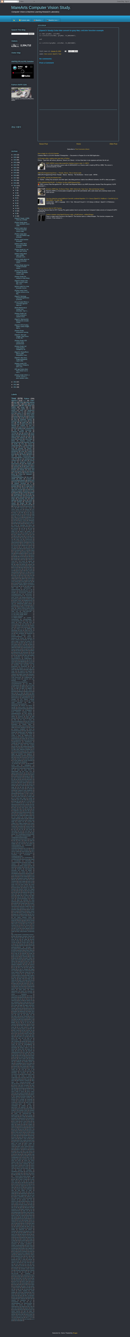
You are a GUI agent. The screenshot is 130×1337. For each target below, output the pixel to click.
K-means (28, 478)
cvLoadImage (17, 860)
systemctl (23, 1237)
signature (18, 570)
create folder (30, 537)
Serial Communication (24, 456)
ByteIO (20, 602)
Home (78, 144)
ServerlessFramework (16, 730)
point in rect (14, 1127)
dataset (24, 488)
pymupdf (20, 448)
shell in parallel (19, 1206)
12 (16, 188)
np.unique (23, 1072)
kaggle (21, 1005)
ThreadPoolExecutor (16, 741)
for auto (22, 926)
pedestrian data (15, 1118)
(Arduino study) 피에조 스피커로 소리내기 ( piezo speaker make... (22, 376)
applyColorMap (14, 771)
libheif (23, 1020)
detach (30, 871)
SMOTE (31, 726)
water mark (29, 1306)
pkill (24, 1124)
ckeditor (28, 809)
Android (21, 506)
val (20, 1289)
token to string (21, 1259)
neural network (22, 1066)
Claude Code (21, 622)
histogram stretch (30, 548)
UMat (33, 746)
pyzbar (14, 1151)
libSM (12, 1020)
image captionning (17, 977)
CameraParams (15, 619)
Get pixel (22, 514)
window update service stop (18, 1315)
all (32, 766)
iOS (22, 447)
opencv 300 (21, 1089)
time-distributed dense (18, 1256)
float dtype (15, 922)
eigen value (26, 896)
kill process (30, 1008)
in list (30, 983)
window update (29, 1314)
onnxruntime (28, 495)
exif (23, 904)
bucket (32, 533)
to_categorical (19, 1257)
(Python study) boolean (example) (21, 240)
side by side (14, 1207)
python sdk (19, 1148)
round (33, 1174)
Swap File (14, 733)
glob (23, 463)
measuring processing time (18, 1046)
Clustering (27, 509)
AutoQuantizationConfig (17, 595)
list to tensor (20, 1027)
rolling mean (21, 1174)
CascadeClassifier (27, 619)
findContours (24, 434)
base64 (30, 529)
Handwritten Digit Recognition (21, 664)
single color (25, 1210)
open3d (21, 1088)
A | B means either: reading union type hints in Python (53, 158)
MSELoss (13, 689)
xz (23, 577)
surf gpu (13, 1232)
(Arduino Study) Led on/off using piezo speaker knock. (21, 315)
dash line (21, 862)
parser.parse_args (27, 1113)
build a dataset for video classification (24, 790)
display (31, 878)
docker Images (22, 881)
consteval (14, 460)
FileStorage (25, 652)
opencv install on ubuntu (17, 1091)
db (12, 447)
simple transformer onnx (26, 1209)
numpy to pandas (26, 1075)
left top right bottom (19, 1019)
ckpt (33, 809)
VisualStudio (25, 752)
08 (16, 198)
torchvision (15, 1268)
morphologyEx (31, 1057)
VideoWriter (22, 525)
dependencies (14, 871)
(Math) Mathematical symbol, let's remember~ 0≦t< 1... (21, 309)
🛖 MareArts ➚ (38, 20)
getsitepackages (24, 948)
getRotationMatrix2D (16, 947)
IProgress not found (24, 667)
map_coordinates (15, 1041)
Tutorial (30, 443)
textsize (31, 1251)
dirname (15, 878)
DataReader (29, 633)
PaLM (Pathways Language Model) (21, 711)
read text (31, 1155)
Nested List (23, 700)
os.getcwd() (29, 1099)
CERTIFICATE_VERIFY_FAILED (24, 603)
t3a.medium (22, 1240)
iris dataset (14, 999)
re (23, 1154)
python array (14, 1138)
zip (33, 504)
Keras (13, 454)
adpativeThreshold (15, 766)
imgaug (14, 983)
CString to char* (24, 606)
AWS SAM (14, 587)
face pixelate (16, 911)
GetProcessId (14, 660)
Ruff (24, 523)
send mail (32, 1195)
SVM (30, 431)
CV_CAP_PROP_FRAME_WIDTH (19, 614)
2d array (24, 580)
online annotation (25, 1085)
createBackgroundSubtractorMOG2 (19, 839)
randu (16, 1154)
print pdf (27, 1132)
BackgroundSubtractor (27, 597)
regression (13, 1158)
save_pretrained (28, 1187)
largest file (29, 1014)
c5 (33, 793)
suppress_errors (29, 1231)
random (29, 448)
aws (15, 402)
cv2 (22, 411)
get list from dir (21, 945)
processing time (22, 498)
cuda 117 (27, 842)
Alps (31, 591)
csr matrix (32, 839)
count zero (26, 832)
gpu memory (24, 492)
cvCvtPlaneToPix (15, 859)
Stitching (13, 425)
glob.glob (24, 953)
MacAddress (14, 691)
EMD (22, 512)
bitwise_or (22, 531)
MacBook (21, 691)
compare (22, 536)
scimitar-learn (29, 1188)
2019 (15, 172)
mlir (28, 494)
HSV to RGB (24, 663)
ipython (18, 551)
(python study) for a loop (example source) (22, 287)
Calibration (29, 474)
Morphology (22, 518)
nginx (33, 1066)
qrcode (13, 1152)
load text (30, 1030)
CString (20, 474)
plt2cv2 (21, 1126)
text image (15, 1251)
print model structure (18, 1132)
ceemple (30, 798)
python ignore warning (18, 1141)
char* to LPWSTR (15, 802)
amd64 (13, 768)
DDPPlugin (29, 628)
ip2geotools (22, 997)
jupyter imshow (25, 1003)
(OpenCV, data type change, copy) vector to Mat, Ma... (22, 336)
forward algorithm (26, 928)
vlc (26, 575)
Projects (24, 454)
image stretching (29, 980)
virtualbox (13, 1300)
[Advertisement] (78, 125)
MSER (24, 517)
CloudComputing (15, 624)
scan (12, 1188)
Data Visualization (20, 633)
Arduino (13, 407)
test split (20, 1249)
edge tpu (19, 896)
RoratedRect (14, 724)
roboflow (32, 1173)
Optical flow (25, 424)
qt (25, 500)
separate (30, 1198)
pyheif (19, 1135)
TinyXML (13, 743)
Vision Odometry (30, 751)
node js (30, 1069)
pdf (22, 466)
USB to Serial (24, 747)
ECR (17, 642)
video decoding (16, 1297)
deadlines (19, 867)
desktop (23, 871)
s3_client (22, 1182)
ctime (14, 840)
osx (18, 1102)
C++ (24, 401)
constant (32, 823)
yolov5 (21, 1319)
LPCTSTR (30, 675)
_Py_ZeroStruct (15, 763)
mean (19, 1044)
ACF (14, 583)
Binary (13, 474)
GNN (19, 655)
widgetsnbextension (16, 1312)
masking (20, 1042)
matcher (26, 1042)
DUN (21, 630)
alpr (20, 433)
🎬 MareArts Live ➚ (52, 20)
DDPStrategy (14, 630)
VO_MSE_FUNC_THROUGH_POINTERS (21, 749)
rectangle (19, 501)
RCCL (27, 716)
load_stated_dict (15, 1031)
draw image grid (30, 890)
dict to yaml (31, 876)
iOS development (17, 550)
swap (19, 1232)
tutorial (32, 573)
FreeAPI (32, 653)
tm (11, 1257)
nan (26, 1063)
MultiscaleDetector (26, 697)
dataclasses (14, 865)
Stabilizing (30, 732)
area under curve (27, 771)
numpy (23, 407)
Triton (19, 746)
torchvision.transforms (20, 1270)
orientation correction (25, 1097)
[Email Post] (65, 51)
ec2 (25, 427)
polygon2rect (31, 1127)
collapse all (27, 815)
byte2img (13, 793)
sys (12, 1237)
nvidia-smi (13, 1079)
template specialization (26, 1243)
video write (30, 1298)
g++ (22, 547)
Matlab (23, 408)
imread (20, 983)
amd (30, 425)
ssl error (23, 1221)
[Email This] (69, 51)
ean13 (12, 895)
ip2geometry (14, 997)
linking (19, 1024)
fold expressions (29, 922)
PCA (22, 522)
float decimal (31, 920)
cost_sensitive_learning (16, 832)
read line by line (16, 1155)
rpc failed (32, 1177)
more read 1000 (22, 1057)
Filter (31, 652)
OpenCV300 (30, 480)
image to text (14, 981)
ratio (21, 1154)
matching (13, 437)
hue (18, 969)
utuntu (22, 575)
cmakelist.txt (21, 813)
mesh (18, 1050)
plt (17, 1126)
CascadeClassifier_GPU (17, 620)
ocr (28, 559)
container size (29, 824)
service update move (16, 1202)
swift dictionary (22, 1234)
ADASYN (32, 584)
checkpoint (13, 809)
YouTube (13, 433)
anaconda (15, 528)
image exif (29, 978)
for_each (18, 928)
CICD (20, 605)
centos (30, 534)
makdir (18, 1035)
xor (21, 577)
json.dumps (24, 1002)
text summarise (23, 1251)
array (19, 774)
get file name (25, 944)
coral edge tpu (28, 831)
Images (13, 672)
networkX (15, 1066)
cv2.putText (14, 854)
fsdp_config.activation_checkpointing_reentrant (22, 934)
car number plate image (19, 798)
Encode (27, 512)
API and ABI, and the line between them (49, 177)
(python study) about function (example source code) (21, 229)
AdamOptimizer (27, 587)
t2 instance (24, 1239)
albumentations (25, 766)
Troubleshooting (26, 746)
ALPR (14, 586)
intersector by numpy (27, 992)
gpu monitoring (23, 956)
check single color (30, 805)
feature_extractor (22, 912)
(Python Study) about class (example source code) (22, 224)
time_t (27, 1256)
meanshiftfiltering (28, 1044)
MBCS (23, 686)
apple (18, 769)
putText (32, 565)
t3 (17, 1240)
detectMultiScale (15, 873)
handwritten (14, 548)
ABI (33, 581)
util (16, 1289)
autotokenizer (28, 459)
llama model (16, 1030)
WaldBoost (29, 754)
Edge (26, 644)
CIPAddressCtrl (27, 605)
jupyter (24, 422)
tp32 (20, 1271)
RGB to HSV (21, 718)
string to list (29, 1226)
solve (31, 1213)
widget (30, 1311)
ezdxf (23, 909)
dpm (20, 890)
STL (31, 424)
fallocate (23, 911)
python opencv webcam (23, 1146)
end (26, 901)
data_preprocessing (26, 864)
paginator (13, 562)
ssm (27, 1221)
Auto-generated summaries (25, 592)
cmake (14, 813)
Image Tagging (29, 669)
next (33, 558)
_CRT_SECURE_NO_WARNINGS (19, 762)
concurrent (29, 821)
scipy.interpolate (15, 1192)
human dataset (25, 972)
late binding (24, 1016)
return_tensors (29, 1171)
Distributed (29, 638)
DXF (31, 630)
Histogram (14, 408)
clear (17, 536)
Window (30, 525)
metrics (19, 465)
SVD (28, 481)
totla (15, 1271)
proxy (22, 1133)
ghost (31, 948)
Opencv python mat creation (25, 707)
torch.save (31, 1267)
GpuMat (28, 514)
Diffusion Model (30, 511)
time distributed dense (20, 1254)
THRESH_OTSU (28, 735)
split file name (29, 1217)
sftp (17, 1204)
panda (12, 1108)
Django (21, 453)
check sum (16, 807)
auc (21, 459)
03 (16, 211)
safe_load (28, 1182)
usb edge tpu (29, 1287)
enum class (31, 901)
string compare (29, 570)
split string (13, 1218)
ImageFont (22, 671)
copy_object (14, 831)
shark (31, 1204)
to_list (27, 1257)
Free (27, 653)
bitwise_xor (29, 531)
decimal (26, 867)
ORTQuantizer (14, 705)
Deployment (14, 638)
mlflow (26, 1053)
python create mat (24, 1138)
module (27, 1055)
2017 (15, 178)
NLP (12, 422)
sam (33, 1182)
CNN (17, 606)
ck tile (23, 809)
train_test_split (14, 1273)
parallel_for (14, 1110)
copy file (20, 829)
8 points (22, 581)
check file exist (23, 804)
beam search (14, 782)
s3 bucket (31, 427)
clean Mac (27, 810)
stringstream (23, 1228)
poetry (26, 1126)
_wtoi (26, 763)
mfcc (24, 1050)
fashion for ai (28, 491)
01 (16, 216)
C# (31, 602)
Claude (13, 622)
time (25, 471)
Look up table (30, 685)
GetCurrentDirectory (16, 658)
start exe (13, 1223)
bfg (25, 784)
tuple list (15, 1278)
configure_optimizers (23, 823)
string (15, 416)
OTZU (14, 520)
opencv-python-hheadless (22, 1093)
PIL (15, 415)
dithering (13, 879)
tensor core (25, 572)
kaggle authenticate (29, 1005)
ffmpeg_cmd (31, 912)
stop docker (25, 1224)
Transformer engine (18, 744)
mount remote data (24, 1058)
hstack (32, 966)
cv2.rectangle (27, 854)
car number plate (30, 796)
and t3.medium (19, 768)
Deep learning (30, 402)
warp (17, 577)
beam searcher (23, 782)
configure (13, 823)
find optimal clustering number (23, 917)
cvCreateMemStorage (16, 857)
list (25, 418)
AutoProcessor (28, 594)
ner (12, 1064)
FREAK (13, 647)
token (30, 450)
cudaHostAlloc (28, 845)
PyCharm (22, 481)
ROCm (30, 454)
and (22, 528)
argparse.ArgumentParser (17, 773)
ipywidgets (24, 551)
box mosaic (21, 788)
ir (32, 997)
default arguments (15, 542)
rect (12, 501)
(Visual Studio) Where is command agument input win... (22, 303)
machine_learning (28, 1033)
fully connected (15, 937)
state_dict (24, 1223)
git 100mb (13, 950)
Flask (12, 653)
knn (23, 1009)
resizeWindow (14, 1171)
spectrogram (30, 1215)
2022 (15, 165)
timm (31, 1256)
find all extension (17, 915)
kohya (26, 1009)
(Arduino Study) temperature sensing (21, 331)
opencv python (15, 497)
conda (32, 536)
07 (16, 200)
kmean (13, 1009)
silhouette (27, 1207)
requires (27, 567)
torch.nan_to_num (22, 1267)
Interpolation (31, 674)
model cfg (21, 1055)
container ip (21, 824)
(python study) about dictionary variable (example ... (21, 245)
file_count (32, 914)
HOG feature (23, 421)
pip (30, 1121)
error (26, 489)
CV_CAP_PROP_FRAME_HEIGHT (19, 613)
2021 (15, 167)
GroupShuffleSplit (20, 661)
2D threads (17, 580)
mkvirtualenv (16, 1053)
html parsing (29, 967)
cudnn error (25, 848)
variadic (13, 1290)
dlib (19, 879)
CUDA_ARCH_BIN (27, 611)
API (24, 586)
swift (19, 572)
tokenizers (24, 1261)
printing (32, 1132)
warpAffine (29, 1304)
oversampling (14, 1105)
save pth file (19, 1187)
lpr (31, 436)
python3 (15, 468)
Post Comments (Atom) (82, 149)
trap (14, 1276)
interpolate (29, 991)
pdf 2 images (14, 1116)
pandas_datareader (23, 562)
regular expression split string (25, 1158)
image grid (13, 980)
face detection (14, 545)
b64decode (14, 780)
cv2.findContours (28, 853)
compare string (14, 818)
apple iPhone (28, 769)
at (22, 774)
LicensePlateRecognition (18, 480)
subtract (30, 1229)
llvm (23, 555)
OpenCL (30, 705)
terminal (19, 471)
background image (23, 780)
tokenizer (31, 471)
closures (18, 812)
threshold (20, 439)
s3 (30, 407)
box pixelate (30, 788)
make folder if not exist (21, 1036)
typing (24, 1279)
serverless (22, 1201)
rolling (14, 1174)
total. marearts (31, 1270)
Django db (15, 512)
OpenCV (55, 54)
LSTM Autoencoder (16, 677)
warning (21, 1304)
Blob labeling (31, 598)
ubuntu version (25, 1281)
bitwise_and (14, 531)
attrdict (26, 774)
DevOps (22, 638)
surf (14, 428)
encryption (20, 901)
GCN (14, 655)
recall (22, 1157)
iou (13, 551)
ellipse (18, 900)
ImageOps (30, 671)
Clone (30, 622)
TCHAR (30, 733)
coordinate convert (29, 827)
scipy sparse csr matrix (25, 1190)
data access (14, 540)
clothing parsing (25, 812)
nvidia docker (29, 1077)
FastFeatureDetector (28, 647)
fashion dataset (30, 911)
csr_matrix (27, 486)
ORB (29, 702)
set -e (25, 1202)
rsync (14, 1179)
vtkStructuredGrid (28, 1303)
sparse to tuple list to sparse (18, 1215)
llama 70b (31, 1028)
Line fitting (29, 683)
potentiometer (22, 565)
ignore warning (21, 975)
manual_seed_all (27, 1039)
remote (19, 1160)
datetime (21, 540)
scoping (23, 1192)
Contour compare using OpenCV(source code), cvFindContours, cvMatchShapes (70, 214)
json (27, 436)
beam (31, 780)
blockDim (14, 486)
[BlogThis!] (71, 51)
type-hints (18, 1279)
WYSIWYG (20, 754)
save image (21, 1185)
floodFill (21, 922)
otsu (22, 1102)
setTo (12, 1204)
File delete (25, 650)
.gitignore (23, 578)
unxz (14, 1286)
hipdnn (26, 962)
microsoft (30, 1050)
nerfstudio (17, 1064)
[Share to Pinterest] (77, 51)
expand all (29, 904)
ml (21, 1053)
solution (13, 503)
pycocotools (15, 567)
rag (29, 1152)
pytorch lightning (24, 468)
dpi (16, 890)
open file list (14, 1088)
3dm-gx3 (15, 506)
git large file (16, 953)
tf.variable (13, 1253)
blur (20, 486)
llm (14, 465)
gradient (21, 958)
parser (16, 1113)
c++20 (29, 793)
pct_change (29, 1115)
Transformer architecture (28, 743)
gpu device (15, 956)
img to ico (32, 981)
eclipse (32, 895)
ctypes (25, 840)
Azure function (15, 597)
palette (30, 1107)
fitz (12, 492)
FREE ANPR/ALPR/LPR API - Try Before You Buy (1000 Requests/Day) (59, 182)
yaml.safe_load (19, 1317)
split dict (21, 1217)
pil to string (16, 1121)
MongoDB (15, 518)
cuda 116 (20, 842)
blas (23, 787)
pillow (30, 422)
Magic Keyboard (29, 691)
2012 (15, 384)
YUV (21, 526)
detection (23, 873)
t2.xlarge (13, 1240)
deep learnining (29, 540)
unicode (15, 1284)
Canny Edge (28, 439)
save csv (13, 1185)
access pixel (15, 765)
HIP (15, 430)
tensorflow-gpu (14, 1248)
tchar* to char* (24, 1242)
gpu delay (31, 955)
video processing (26, 1297)
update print (16, 575)
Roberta (22, 722)
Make (12, 693)
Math (25, 404)
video (21, 1295)
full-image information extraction (25, 936)
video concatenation (29, 1295)
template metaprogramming (17, 1245)
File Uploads (18, 650)
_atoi (22, 763)
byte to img (22, 791)
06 (16, 203)
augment (32, 774)
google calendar (15, 955)
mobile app (14, 1055)
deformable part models (17, 870)
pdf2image (30, 1116)
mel (29, 1046)
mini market (25, 1052)
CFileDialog (14, 605)
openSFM (26, 1088)
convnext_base (29, 826)
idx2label (29, 973)
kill (24, 1008)
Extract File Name (24, 646)
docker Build (25, 879)
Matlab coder (31, 517)
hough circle (22, 966)
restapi (21, 1171)
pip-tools (30, 1122)
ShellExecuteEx (21, 732)
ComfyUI (29, 451)
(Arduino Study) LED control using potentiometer (21, 342)
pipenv (13, 1124)
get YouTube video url (25, 942)
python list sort (29, 1141)
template (22, 469)
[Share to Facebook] (75, 51)
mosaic (28, 558)
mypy (12, 1063)
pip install (23, 1122)
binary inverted (21, 785)
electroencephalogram (22, 898)
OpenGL (15, 418)
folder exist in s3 (26, 923)
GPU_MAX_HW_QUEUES (28, 655)
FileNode (32, 650)
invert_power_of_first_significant (18, 995)
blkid (28, 787)
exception (32, 903)
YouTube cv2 (19, 758)
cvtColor (32, 460)
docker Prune (22, 882)
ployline (13, 1126)
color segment (17, 817)
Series (30, 729)
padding (23, 1105)
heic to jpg (29, 961)
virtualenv (14, 504)
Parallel (15, 481)
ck (19, 809)
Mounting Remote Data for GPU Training (50, 208)
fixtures (19, 920)
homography (16, 494)
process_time (16, 1133)
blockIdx (13, 533)
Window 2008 (14, 526)
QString (13, 716)
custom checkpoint (24, 849)
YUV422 (26, 526)
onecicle (32, 1083)
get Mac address (26, 940)
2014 (15, 185)
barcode (23, 529)
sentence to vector (21, 1198)
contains (13, 826)
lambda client (31, 1011)
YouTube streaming (28, 760)
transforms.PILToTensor (28, 1275)
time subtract (31, 1254)
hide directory (14, 962)
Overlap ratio (16, 522)
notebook (22, 437)
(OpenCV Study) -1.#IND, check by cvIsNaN (22, 219)
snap (24, 1213)
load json (23, 1030)
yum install (26, 1319)
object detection (18, 495)
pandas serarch (20, 1108)
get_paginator (14, 948)
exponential (14, 906)
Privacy (13, 715)
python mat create (16, 1143)
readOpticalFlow (15, 1157)
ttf (33, 1276)
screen (19, 569)
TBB (18, 422)
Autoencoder (29, 595)
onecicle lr (15, 1085)
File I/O (29, 649)
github (16, 492)
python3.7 (18, 1149)
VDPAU (31, 747)
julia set (31, 1002)
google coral (24, 955)
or (17, 561)
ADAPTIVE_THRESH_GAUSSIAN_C (25, 583)
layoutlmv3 (15, 1017)
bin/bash (13, 785)
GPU (15, 404)
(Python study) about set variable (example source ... (22, 261)
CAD (12, 603)
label (12, 553)
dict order (15, 876)
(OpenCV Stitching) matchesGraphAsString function (22, 298)
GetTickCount (23, 660)
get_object (28, 947)
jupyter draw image (15, 1003)
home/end (32, 964)
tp (21, 573)
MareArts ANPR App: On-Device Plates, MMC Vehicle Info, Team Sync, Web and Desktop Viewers (75, 189)
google (30, 953)
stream (17, 1226)
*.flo (19, 578)
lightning (23, 553)
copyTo (23, 537)
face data (30, 543)
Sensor (21, 415)
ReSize (19, 523)
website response (15, 1311)
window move (26, 1312)
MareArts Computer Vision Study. (41, 7)
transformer (26, 573)
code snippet (20, 815)
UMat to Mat (16, 747)
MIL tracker (29, 686)
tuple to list (21, 1278)
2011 (15, 387)
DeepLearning (21, 511)
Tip (30, 408)
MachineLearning (16, 442)
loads (22, 1031)
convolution (14, 827)
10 (16, 193)
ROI (33, 522)
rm (22, 1173)
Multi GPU (30, 696)
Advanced (13, 591)
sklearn (30, 437)
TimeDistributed (28, 741)
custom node (19, 539)
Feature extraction (15, 649)
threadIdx (17, 573)
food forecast (26, 925)
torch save (26, 1264)
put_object (13, 1135)
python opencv (30, 466)
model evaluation (21, 558)
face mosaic (31, 909)
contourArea (20, 826)
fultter (23, 937)
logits (33, 1031)
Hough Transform (17, 515)
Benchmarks (23, 598)
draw (24, 890)
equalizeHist (16, 903)
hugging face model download (25, 970)
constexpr (29, 445)
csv (20, 460)
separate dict (14, 1199)
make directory (25, 1035)
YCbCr (28, 757)
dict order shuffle (23, 876)
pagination (23, 1107)
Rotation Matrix (26, 724)
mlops (31, 1053)
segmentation (24, 1193)
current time (14, 849)
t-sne (18, 1239)
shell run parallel (29, 1206)
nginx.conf (15, 1068)
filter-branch (26, 545)
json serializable (15, 1002)
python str (26, 1148)
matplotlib (15, 556)
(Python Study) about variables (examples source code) (21, 272)
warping (23, 1306)
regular (22, 567)
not (20, 559)
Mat (31, 421)
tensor (13, 439)
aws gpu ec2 (28, 776)
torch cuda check (25, 1262)
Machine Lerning (25, 440)
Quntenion (20, 716)
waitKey (13, 1304)
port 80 (18, 1130)
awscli (22, 779)
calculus (15, 795)
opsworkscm (16, 1094)
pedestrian (30, 564)
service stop (30, 1201)
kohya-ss (32, 1009)
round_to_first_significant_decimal (19, 1177)
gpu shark (31, 956)
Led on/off (19, 517)
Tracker (19, 743)
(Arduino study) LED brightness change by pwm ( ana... (22, 365)
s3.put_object (14, 1182)
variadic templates (22, 1290)
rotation (27, 1174)
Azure (12, 507)
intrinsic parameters (19, 994)
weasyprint (15, 1309)
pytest (20, 1137)
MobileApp (20, 694)
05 (16, 205)
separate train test (27, 1199)
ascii (31, 528)
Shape (25, 730)
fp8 (17, 547)
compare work (23, 818)
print (28, 565)
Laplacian (26, 678)
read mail (24, 1155)
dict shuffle (24, 542)
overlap (29, 1104)
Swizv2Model (23, 733)
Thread (15, 525)
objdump (20, 1079)
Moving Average (30, 518)
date (31, 865)
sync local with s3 (28, 1235)
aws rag (17, 779)
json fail (21, 1000)
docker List (30, 881)
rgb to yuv (13, 1173)
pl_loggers (30, 1124)
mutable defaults (28, 1061)
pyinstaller (25, 1135)
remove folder (25, 1165)
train (31, 1271)
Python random (21, 715)
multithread (18, 1061)
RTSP (14, 523)
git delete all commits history (18, 951)
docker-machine (17, 887)
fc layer (14, 912)
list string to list (22, 1025)
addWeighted (28, 765)
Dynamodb (29, 453)
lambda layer (25, 1013)
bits (18, 787)
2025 (15, 157)
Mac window (29, 689)
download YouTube (26, 462)
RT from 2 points (26, 719)
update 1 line (25, 1286)
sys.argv (17, 1237)
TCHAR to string (16, 735)
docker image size (29, 886)
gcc (18, 939)
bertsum (20, 784)
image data (29, 447)
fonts (19, 925)
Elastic (31, 644)
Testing (23, 738)
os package (21, 1099)
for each (29, 926)
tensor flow (23, 416)
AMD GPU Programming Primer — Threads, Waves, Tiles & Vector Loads (59, 173)
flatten (24, 920)
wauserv (26, 1308)
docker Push (14, 884)
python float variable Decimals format (25, 1140)
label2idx (15, 1011)
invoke (30, 995)
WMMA (13, 754)
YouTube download (29, 758)
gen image (24, 939)
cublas (30, 840)
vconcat (19, 1292)
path (23, 497)
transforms (27, 1273)
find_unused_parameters (27, 918)
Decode (29, 636)
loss (24, 494)
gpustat (15, 958)
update (18, 1286)
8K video (28, 581)
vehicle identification (22, 1293)
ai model (32, 526)
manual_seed (14, 1039)
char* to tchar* (25, 802)
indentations (18, 984)
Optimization (31, 520)
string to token (14, 1228)
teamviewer (14, 1243)
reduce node (29, 1157)
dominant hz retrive (27, 887)
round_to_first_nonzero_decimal (22, 1176)
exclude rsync (16, 904)
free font (25, 930)
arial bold (32, 773)
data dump (27, 862)
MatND (27, 693)
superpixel (20, 1231)
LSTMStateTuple (28, 677)
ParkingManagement (16, 713)
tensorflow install (29, 1246)
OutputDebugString (22, 708)
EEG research (29, 642)
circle (12, 536)
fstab (14, 936)
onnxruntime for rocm (22, 1086)
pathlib (17, 564)
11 (16, 190)
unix (25, 1284)
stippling (19, 1224)
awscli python (29, 779)
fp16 (33, 928)
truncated (25, 1276)
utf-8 (12, 1289)
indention (25, 984)
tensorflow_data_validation (26, 1248)
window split (20, 1314)
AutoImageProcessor (16, 594)
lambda (29, 411)
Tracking (22, 425)
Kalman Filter (16, 675)
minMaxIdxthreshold (16, 1052)
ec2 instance (26, 895)
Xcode (23, 757)
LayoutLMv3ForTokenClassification (19, 682)
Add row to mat (27, 589)
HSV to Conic (29, 661)
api (26, 528)
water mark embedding (16, 1308)
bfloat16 (30, 784)
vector (22, 451)
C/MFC (32, 401)
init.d (27, 986)
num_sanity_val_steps (16, 1074)
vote (24, 1301)
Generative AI (28, 656)
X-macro (18, 757)
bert (22, 485)
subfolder (30, 1228)
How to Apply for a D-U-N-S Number (48, 153)
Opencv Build (30, 413)
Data (15, 419)
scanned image (20, 1188)
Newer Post (43, 144)
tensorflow (31, 418)
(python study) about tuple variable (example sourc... (21, 255)
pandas (13, 410)
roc (32, 567)
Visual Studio (30, 415)
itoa (29, 999)
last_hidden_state (15, 1016)
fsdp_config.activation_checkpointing (25, 931)
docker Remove (24, 884)
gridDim (32, 492)
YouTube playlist (17, 760)
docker (32, 404)
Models (26, 694)
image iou (20, 980)
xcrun (12, 1317)
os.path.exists (21, 1100)
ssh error (19, 1220)
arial (27, 773)
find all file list (26, 915)
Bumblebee (14, 602)
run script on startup (22, 1179)
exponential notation (24, 906)
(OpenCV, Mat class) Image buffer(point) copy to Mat (21, 359)
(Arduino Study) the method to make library (22, 277)
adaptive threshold (20, 483)
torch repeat (19, 1264)
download (13, 889)
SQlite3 (13, 727)
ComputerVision (29, 428)
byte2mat (20, 793)
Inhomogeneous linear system (24, 672)
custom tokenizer (25, 851)
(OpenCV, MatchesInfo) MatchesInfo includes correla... (22, 320)
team (31, 1242)
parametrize (18, 1111)
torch (12, 424)
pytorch (16, 405)
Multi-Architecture (15, 697)
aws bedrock (20, 776)
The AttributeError (17, 740)
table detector (14, 1242)
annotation (27, 768)
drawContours (15, 463)
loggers (28, 1031)
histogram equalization (16, 964)
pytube (21, 500)
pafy (31, 1105)
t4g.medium (30, 1240)
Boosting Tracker (17, 600)
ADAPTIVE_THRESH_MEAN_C (20, 584)
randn (30, 500)
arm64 (14, 774)
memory (13, 1049)
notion (27, 1071)
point (31, 1126)
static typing (31, 1223)
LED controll (26, 515)
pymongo (32, 1135)
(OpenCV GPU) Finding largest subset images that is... (22, 326)
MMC (17, 688)
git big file (20, 950)
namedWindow (19, 1063)
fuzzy (28, 937)
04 (16, 208)
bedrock (31, 782)
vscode (31, 575)
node (22, 1069)
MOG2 (13, 440)
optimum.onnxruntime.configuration (24, 1096)
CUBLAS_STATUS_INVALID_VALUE (25, 608)
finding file (13, 920)
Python (26, 398)
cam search (29, 795)
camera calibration (17, 534)
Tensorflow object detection (26, 736)
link (12, 555)
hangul (19, 961)
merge (27, 556)
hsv (14, 967)
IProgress (13, 667)
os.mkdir (13, 1100)
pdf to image (23, 1116)
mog (15, 1057)
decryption (19, 868)
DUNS (26, 630)
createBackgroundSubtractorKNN (23, 835)
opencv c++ (29, 1089)
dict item (18, 875)
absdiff (31, 763)
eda (14, 896)
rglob (19, 1173)
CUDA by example (28, 609)
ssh (23, 570)
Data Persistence (20, 631)
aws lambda (27, 777)
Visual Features (16, 752)
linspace (25, 1024)
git (21, 418)
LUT (14, 517)
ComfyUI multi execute (22, 625)
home (25, 964)
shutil (12, 570)
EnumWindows (14, 646)
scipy (12, 1190)
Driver (12, 642)
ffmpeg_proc (16, 914)
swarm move (14, 1234)
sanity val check (25, 1184)
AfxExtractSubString (23, 591)
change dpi (31, 799)
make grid (20, 1038)
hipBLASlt (21, 548)
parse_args (31, 1111)
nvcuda (22, 1077)
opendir (32, 1093)
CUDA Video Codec (17, 609)
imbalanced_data (24, 981)
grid (31, 547)
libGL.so (31, 1019)
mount (14, 1058)
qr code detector (28, 1151)
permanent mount (25, 1118)
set (24, 569)
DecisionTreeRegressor (16, 636)
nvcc (33, 494)
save (31, 1184)
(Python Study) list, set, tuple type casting (22, 250)
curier (31, 848)
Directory (13, 453)
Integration (13, 674)
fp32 (12, 547)
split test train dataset (23, 1218)
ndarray (31, 1063)
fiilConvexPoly (24, 914)
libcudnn (18, 1020)
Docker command (15, 639)
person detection (21, 1119)
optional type (14, 1097)
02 (16, 213)
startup (19, 1223)
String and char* (30, 523)
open (31, 1086)
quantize (19, 1152)
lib (26, 1019)
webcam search (29, 1309)
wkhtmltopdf (30, 1315)
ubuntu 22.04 (16, 1281)
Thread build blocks (28, 740)
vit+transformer (14, 1301)
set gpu (31, 1202)
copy (14, 829)
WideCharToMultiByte (16, 755)
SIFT (12, 456)
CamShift (29, 617)
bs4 (12, 790)
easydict (18, 895)
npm (31, 1072)
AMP (19, 586)
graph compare (28, 958)
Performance (28, 522)
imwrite (25, 983)
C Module (29, 507)
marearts (24, 1041)
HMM (33, 514)
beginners (13, 784)
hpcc (28, 966)
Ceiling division (28, 620)
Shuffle (16, 443)
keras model (26, 1006)
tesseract (13, 1249)
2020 (15, 170)
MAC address (16, 686)
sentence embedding (18, 1196)
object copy (26, 1079)
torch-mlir (22, 1265)
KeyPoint (23, 675)
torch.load (13, 1267)
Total (59, 54)
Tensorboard (14, 736)
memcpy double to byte (26, 1047)
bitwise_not (29, 485)
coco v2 (28, 813)
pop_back (22, 1129)
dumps (19, 892)
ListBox (23, 685)
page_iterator (14, 1107)
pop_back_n (30, 1129)
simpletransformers (15, 1210)
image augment (30, 975)
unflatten (32, 1283)
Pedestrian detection (17, 431)
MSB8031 (30, 688)
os (33, 465)
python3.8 (25, 1149)
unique (20, 1284)
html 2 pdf (20, 967)
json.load (30, 551)
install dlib (13, 988)
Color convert (48, 54)
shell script (29, 569)
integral (32, 550)
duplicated (25, 892)
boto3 (18, 533)
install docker (21, 988)
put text (31, 1133)
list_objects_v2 (23, 1028)
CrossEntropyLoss (16, 475)
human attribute (15, 972)
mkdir (14, 558)
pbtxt (23, 1115)
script (29, 1192)
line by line (26, 1022)
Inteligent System (22, 674)
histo (31, 962)
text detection (31, 1249)
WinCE (25, 755)
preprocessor (31, 1130)
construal (15, 824)
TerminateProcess (15, 738)
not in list (22, 1071)
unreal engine (31, 1284)
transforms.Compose (16, 1275)
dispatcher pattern (23, 878)
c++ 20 (23, 445)
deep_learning (28, 868)
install (31, 986)
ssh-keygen (26, 1220)
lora (14, 1033)
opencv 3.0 (20, 413)
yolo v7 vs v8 (29, 1317)
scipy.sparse (28, 501)
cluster (32, 812)
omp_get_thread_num (16, 1083)
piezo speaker (31, 1119)
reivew (12, 1160)
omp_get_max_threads (25, 1082)
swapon (31, 1232)
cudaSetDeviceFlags (16, 848)
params (25, 1111)
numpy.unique (14, 1077)
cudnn (25, 460)
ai (30, 483)
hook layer (15, 966)
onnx (12, 448)
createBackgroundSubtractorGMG (26, 834)
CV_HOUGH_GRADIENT (17, 616)
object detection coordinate (22, 1080)
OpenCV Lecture (22, 520)
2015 (15, 183)
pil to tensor (24, 1121)
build (20, 427)
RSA (15, 719)
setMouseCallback (16, 450)
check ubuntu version (26, 807)
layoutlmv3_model (24, 1017)
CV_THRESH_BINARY (16, 617)
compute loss (20, 821)
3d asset (30, 580)
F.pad (31, 646)
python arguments (28, 1137)
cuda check (21, 843)
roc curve (13, 569)
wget (25, 1311)
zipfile (21, 1320)
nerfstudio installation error (28, 1064)
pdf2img (23, 564)
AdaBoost (20, 428)
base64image (15, 485)
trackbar (22, 503)
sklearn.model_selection (28, 1212)
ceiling (12, 799)
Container (18, 627)
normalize (15, 559)
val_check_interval (28, 1289)
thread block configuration (24, 1253)
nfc (29, 1066)
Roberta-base (29, 722)
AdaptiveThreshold (15, 589)
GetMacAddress (28, 658)
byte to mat (30, 791)
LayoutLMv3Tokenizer (16, 683)
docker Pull (30, 882)
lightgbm (13, 1022)
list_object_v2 (14, 1028)
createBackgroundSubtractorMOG (19, 837)
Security (32, 727)
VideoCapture (15, 445)
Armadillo (13, 592)
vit (30, 1300)
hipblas (21, 962)
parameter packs (23, 1110)
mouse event (27, 465)
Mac (18, 454)
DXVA (12, 631)
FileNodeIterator (17, 652)
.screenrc (30, 578)
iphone (28, 997)
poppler (13, 1130)
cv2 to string (19, 853)
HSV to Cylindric (15, 663)
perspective (14, 565)
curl (33, 486)
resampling (28, 1170)
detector (29, 873)
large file (19, 1014)
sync (21, 1235)
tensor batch (30, 1245)
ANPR (21, 410)
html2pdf (13, 969)
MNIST (23, 688)
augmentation (14, 529)
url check (17, 1287)
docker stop (31, 542)
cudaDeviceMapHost (16, 845)
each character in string (26, 893)
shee (12, 1206)
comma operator (28, 817)
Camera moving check (16, 509)
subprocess (21, 1229)
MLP (12, 688)
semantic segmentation (21, 1195)
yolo (27, 577)
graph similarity (27, 959)
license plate (30, 1020)
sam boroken (16, 1184)
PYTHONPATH (28, 710)
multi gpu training (21, 1060)
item (20, 999)
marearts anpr (31, 1041)
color (33, 815)
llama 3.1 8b (18, 555)
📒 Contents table (24, 20)
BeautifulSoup (14, 598)
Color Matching (25, 624)
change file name (17, 801)
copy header (29, 829)
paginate (30, 561)
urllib (23, 1287)
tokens (30, 1261)
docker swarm (16, 543)
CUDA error (14, 611)
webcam (22, 1309)
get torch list (30, 945)
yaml (21, 472)
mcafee (13, 1044)
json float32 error (29, 1000)
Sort (33, 481)
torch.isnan (29, 1265)
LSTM (33, 515)
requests (20, 1170)
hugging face (30, 463)
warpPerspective (15, 1306)
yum (15, 578)
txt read (28, 1278)
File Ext (23, 649)
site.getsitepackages (16, 1212)
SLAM (25, 726)
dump (14, 892)
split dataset (14, 1217)
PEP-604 (31, 708)
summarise (13, 1231)
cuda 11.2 (13, 842)
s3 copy (23, 1180)
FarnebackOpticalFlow (17, 477)
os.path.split (29, 1100)
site (31, 1210)
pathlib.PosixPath (15, 1115)
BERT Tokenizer (21, 507)
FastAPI (19, 647)
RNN (27, 718)
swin (29, 1234)
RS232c (32, 718)
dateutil (13, 867)
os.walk (13, 1102)
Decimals (13, 635)
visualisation (23, 1300)
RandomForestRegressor (17, 721)
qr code (20, 1151)
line (19, 1022)
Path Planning (28, 713)
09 (16, 195)
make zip (29, 1038)
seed (17, 1193)
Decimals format (26, 635)
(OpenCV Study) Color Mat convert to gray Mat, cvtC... (21, 282)
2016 (15, 180)
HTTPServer (31, 663)
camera (13, 796)
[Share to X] (73, 51)
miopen (32, 1052)
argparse (13, 427)
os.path (23, 561)
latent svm (31, 1016)
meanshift (21, 556)
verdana (31, 1293)
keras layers (16, 1006)
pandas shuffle (29, 1108)
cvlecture (16, 488)
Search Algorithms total (22, 727)
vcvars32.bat (26, 1292)
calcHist (26, 433)
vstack (12, 577)
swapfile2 (24, 1232)
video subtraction (22, 1298)
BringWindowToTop (28, 600)
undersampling (24, 1283)
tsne (30, 1276)
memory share (21, 1049)
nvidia (24, 559)
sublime (13, 1229)
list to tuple (29, 1027)
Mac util (21, 689)
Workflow (31, 755)
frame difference (17, 930)
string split (13, 572)
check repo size (20, 805)
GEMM (13, 478)
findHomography (15, 918)
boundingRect (25, 533)
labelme (17, 553)
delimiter (30, 870)
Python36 (30, 715)
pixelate (19, 1124)
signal (21, 1207)
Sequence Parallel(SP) (19, 729)
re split (27, 1154)
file (20, 545)
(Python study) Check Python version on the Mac (22, 292)
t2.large (30, 1239)
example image (24, 903)
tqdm (25, 1271)
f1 (26, 909)
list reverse (14, 1025)
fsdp (17, 447)
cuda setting (29, 843)
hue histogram (24, 969)
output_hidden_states (16, 1104)
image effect (22, 978)
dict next (32, 875)
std (13, 1224)
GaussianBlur (17, 656)
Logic (17, 424)
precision (24, 1130)
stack (31, 1221)
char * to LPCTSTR (28, 801)
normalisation (14, 1071)
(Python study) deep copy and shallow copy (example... (22, 235)
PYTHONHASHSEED (16, 710)
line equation (30, 553)
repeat (26, 1168)
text (25, 1249)
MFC (23, 405)
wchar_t (32, 1308)
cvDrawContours (25, 859)
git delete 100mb (29, 950)
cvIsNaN (32, 859)
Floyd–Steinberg (20, 653)
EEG (22, 642)
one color (26, 1083)
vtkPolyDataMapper (16, 1303)
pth (26, 1133)
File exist (29, 477)
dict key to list (25, 875)
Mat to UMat (20, 693)
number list (26, 1074)
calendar (22, 795)
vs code (15, 472)
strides (22, 1226)
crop (12, 539)
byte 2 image (14, 791)
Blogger (75, 1333)
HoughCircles (24, 666)
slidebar (19, 1213)
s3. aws (30, 1180)
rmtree (26, 1173)
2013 (15, 382)
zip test (16, 1320)
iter (25, 999)
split (25, 450)
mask (14, 1042)
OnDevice (23, 705)
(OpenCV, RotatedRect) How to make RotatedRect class (21, 353)
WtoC (12, 757)
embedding (25, 900)
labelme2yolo (23, 1011)
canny (25, 534)
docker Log (14, 882)
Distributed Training (26, 419)
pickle (28, 497)
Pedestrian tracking (28, 442)
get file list (17, 944)
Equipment (14, 421)
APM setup (29, 586)
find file (32, 915)
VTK (16, 459)
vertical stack (14, 1295)
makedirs (32, 555)
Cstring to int (20, 628)
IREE (20, 478)
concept (27, 536)
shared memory (24, 1204)
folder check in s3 (15, 923)
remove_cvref (19, 1168)
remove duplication (23, 1163)
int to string (26, 550)
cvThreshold (14, 862)
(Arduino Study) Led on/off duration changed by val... (20, 347)
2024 (15, 160)
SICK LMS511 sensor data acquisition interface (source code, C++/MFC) (67, 163)
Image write (14, 671)
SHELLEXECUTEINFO (16, 726)
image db (13, 978)
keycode (20, 1008)
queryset (25, 1152)
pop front (15, 1129)
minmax (32, 556)
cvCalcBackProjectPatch (17, 856)
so (27, 1213)
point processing (22, 1127)
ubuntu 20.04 (31, 1279)
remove (26, 1160)
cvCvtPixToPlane (28, 857)
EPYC (21, 644)
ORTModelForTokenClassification (19, 704)
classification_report (17, 810)
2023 (15, 162)
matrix (31, 1042)
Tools (22, 443)
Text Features (31, 738)
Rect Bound (16, 722)
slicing (14, 1213)
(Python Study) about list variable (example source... (22, 266)
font (32, 545)
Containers (25, 627)
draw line (24, 543)
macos (12, 1035)
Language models (16, 678)
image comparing (28, 977)
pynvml (14, 1137)
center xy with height (21, 799)
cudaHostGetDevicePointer (17, 846)
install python (22, 989)
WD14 (31, 752)
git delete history (30, 951)
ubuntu (30, 405)
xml (20, 504)
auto (14, 776)
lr (17, 1033)
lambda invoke (16, 1013)
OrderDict (13, 708)
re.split (32, 1154)
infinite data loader (19, 986)
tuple (30, 503)
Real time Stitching (29, 721)
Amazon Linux (28, 472)
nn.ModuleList (23, 1068)
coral (21, 831)
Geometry (31, 416)
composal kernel (22, 820)
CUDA (21, 402)
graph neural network (16, 959)
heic (24, 961)
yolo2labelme (14, 1319)
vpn (30, 1301)
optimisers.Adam (24, 1094)
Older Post (113, 144)
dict (15, 462)
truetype (19, 1276)
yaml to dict (27, 504)
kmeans (18, 1009)
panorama (16, 466)
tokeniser (30, 1259)
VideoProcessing (20, 751)
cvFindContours (28, 539)
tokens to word (15, 1262)
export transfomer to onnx (22, 908)
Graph (12, 661)
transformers (14, 451)
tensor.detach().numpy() (16, 1246)
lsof (27, 555)
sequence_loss (14, 1201)
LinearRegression (15, 685)
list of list (31, 1024)
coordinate (21, 827)
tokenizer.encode (15, 1261)
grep (26, 547)
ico (23, 973)
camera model (20, 796)
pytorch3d (32, 1149)
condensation (16, 537)
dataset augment (23, 865)
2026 (15, 155)
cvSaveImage (28, 860)
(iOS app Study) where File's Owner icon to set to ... (21, 370)
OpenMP (13, 707)
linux (12, 413)
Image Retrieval (20, 669)
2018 (15, 175)
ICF (31, 666)
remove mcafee (25, 1166)
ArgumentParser (29, 506)
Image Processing (25, 430)
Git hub (31, 660)
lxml (21, 1033)
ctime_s (20, 840)
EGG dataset (14, 644)
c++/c (25, 793)
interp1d (22, 991)
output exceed (29, 1102)
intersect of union (15, 992)
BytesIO (27, 602)
